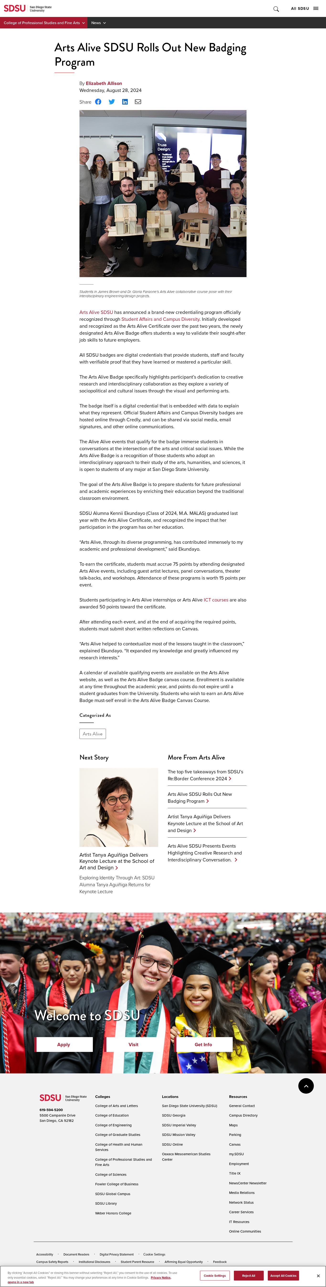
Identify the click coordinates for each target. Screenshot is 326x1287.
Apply (63, 1044)
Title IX (235, 1173)
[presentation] (102, 1097)
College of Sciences (110, 1174)
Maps (233, 1125)
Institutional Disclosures (94, 1262)
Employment (239, 1163)
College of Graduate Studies (117, 1134)
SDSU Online (172, 1144)
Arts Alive (93, 733)
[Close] (318, 1276)
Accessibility (44, 1254)
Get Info (203, 1044)
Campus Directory (243, 1115)
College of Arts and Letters (116, 1105)
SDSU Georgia (173, 1115)
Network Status (241, 1202)
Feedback (220, 1262)
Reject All (248, 1275)
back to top (306, 1086)
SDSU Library (106, 1203)
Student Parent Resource (137, 1262)
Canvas (235, 1144)
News (96, 22)
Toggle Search (276, 8)
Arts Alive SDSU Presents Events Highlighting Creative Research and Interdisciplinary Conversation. (205, 852)
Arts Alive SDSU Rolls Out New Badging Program (200, 797)
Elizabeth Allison (104, 83)
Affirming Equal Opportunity (184, 1262)
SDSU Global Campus (112, 1193)
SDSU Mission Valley (178, 1134)
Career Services (241, 1211)
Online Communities (245, 1231)
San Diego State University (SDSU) (189, 1105)
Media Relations (242, 1192)
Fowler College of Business (116, 1184)
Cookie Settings (154, 1254)
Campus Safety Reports (52, 1262)
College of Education (112, 1115)
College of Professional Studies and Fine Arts (42, 22)
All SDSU (300, 8)
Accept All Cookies (283, 1275)
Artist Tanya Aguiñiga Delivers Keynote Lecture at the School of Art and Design (116, 861)
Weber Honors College (113, 1213)
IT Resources (239, 1221)
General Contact (242, 1105)
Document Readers (76, 1254)
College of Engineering (113, 1125)
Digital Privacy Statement (117, 1254)
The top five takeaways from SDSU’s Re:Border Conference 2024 (205, 775)
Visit (133, 1044)
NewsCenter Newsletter (248, 1183)
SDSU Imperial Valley (179, 1125)
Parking (235, 1134)
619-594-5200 (51, 1110)
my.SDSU (236, 1153)
